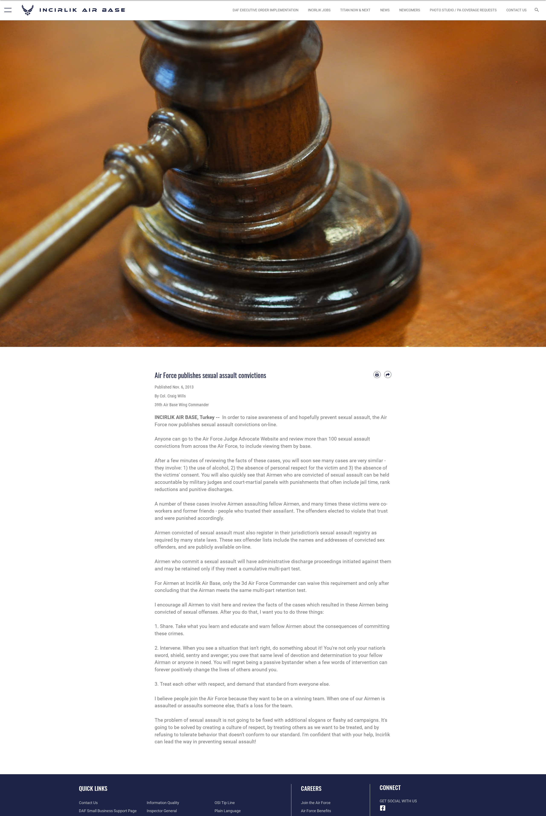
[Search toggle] (537, 10)
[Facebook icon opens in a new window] (383, 808)
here (226, 605)
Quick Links (93, 788)
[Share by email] (387, 374)
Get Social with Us (398, 801)
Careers (311, 788)
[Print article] (377, 374)
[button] (7, 10)
